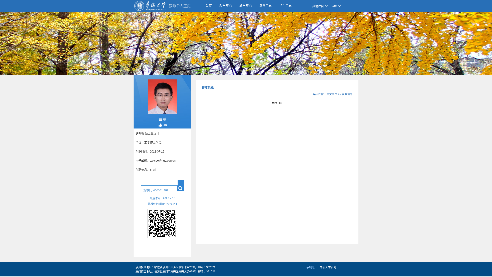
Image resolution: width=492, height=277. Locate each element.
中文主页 (332, 94)
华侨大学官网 (328, 267)
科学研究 (225, 6)
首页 (209, 6)
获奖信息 (265, 6)
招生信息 (285, 6)
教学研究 (245, 6)
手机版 (311, 267)
